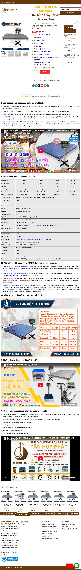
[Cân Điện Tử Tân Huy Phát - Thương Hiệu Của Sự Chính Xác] (9, 9)
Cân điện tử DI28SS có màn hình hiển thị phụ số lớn (15, 273)
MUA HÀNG (45, 72)
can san (57, 80)
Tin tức (23, 524)
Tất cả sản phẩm (43, 23)
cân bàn (47, 80)
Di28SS (35, 82)
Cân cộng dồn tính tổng (8, 114)
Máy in (25, 239)
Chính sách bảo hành (38, 96)
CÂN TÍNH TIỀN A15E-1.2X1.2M (46, 505)
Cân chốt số (6, 117)
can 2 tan (40, 80)
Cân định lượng (6, 106)
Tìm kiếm (71, 13)
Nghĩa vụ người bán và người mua (50, 538)
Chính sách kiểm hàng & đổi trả (49, 531)
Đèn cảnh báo (31, 239)
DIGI (37, 82)
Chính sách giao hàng (54, 96)
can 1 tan (35, 80)
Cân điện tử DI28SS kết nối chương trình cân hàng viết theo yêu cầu (19, 266)
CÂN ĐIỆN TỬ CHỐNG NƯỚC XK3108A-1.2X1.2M (20, 506)
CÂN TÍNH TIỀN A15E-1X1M (33, 505)
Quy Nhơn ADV (18, 568)
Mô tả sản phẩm (25, 96)
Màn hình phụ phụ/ (20, 239)
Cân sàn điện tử (52, 23)
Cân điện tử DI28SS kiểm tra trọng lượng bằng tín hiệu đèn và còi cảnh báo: (21, 285)
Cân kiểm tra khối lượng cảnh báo (11, 122)
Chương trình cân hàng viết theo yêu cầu (44, 239)
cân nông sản (52, 80)
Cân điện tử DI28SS (20, 259)
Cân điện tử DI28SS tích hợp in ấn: (11, 278)
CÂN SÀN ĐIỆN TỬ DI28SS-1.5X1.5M (7, 505)
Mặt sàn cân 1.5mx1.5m (47, 77)
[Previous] (3, 36)
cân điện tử (41, 414)
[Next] (27, 36)
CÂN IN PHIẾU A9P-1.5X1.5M (72, 505)
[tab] (25, 96)
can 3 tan (44, 80)
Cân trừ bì (5, 111)
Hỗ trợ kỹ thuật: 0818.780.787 (69, 529)
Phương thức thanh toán (48, 524)
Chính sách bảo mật (46, 536)
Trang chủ (34, 23)
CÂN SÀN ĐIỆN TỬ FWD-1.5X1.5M (59, 505)
